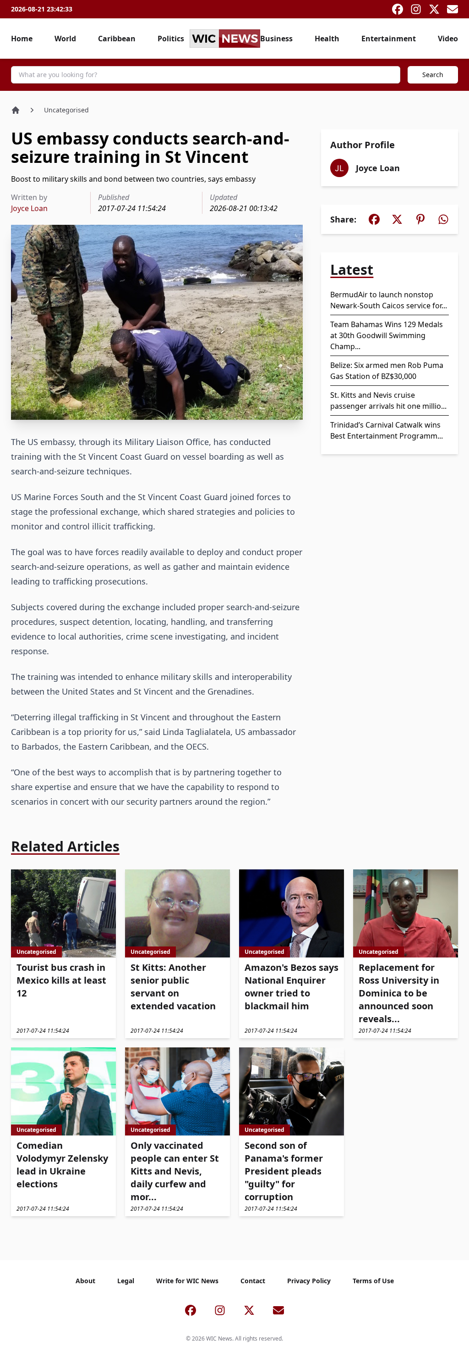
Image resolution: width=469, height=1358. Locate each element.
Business (276, 38)
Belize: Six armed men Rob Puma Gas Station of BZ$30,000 (386, 370)
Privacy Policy (309, 1280)
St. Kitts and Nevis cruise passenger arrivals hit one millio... (388, 400)
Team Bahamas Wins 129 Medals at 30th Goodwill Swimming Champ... (386, 335)
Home (22, 38)
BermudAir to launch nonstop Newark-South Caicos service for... (388, 300)
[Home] (15, 110)
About (85, 1280)
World (65, 38)
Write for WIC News (187, 1280)
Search (432, 74)
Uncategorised (66, 110)
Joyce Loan (29, 208)
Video (448, 38)
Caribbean (117, 38)
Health (327, 38)
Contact (252, 1280)
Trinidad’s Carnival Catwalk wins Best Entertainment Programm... (386, 430)
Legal (125, 1280)
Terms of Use (373, 1280)
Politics (171, 38)
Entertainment (388, 38)
